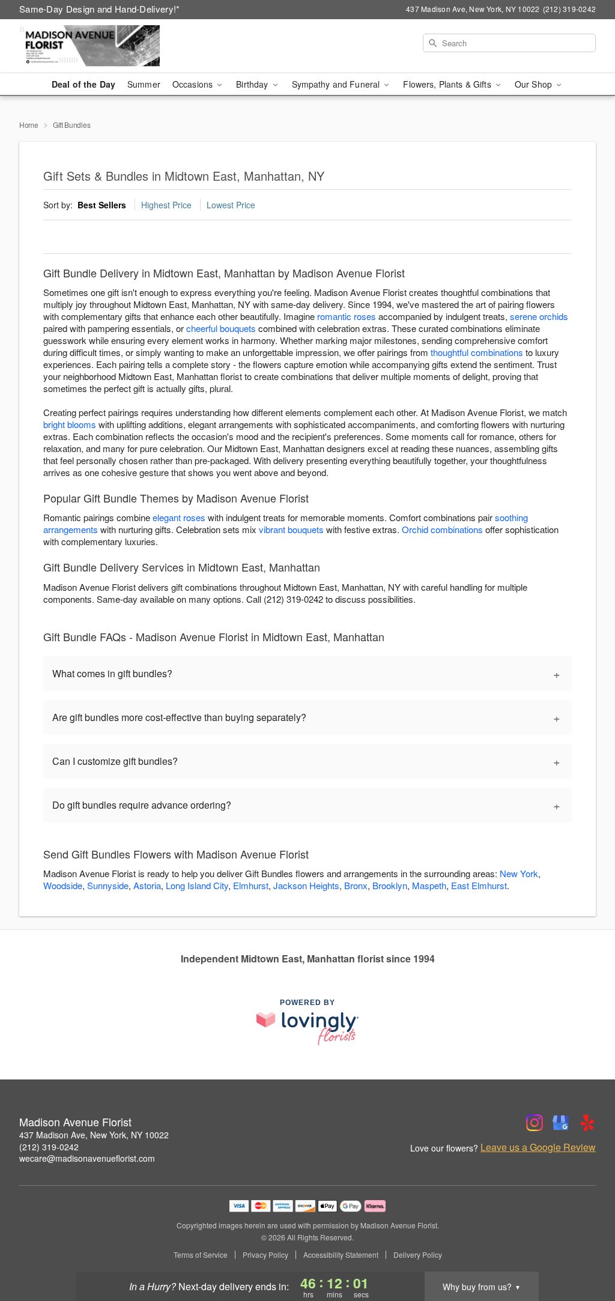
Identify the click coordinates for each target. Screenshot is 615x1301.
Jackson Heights (306, 885)
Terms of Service (201, 1254)
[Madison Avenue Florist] (105, 46)
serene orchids (539, 316)
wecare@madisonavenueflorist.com (87, 1158)
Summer (143, 84)
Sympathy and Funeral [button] (337, 84)
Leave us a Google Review (538, 1147)
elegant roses (179, 517)
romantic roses (346, 316)
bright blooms (69, 424)
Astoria (147, 885)
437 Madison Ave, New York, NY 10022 (94, 1135)
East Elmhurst (479, 885)
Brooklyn (389, 885)
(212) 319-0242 (49, 1147)
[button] (583, 1250)
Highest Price (166, 205)
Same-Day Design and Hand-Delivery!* (99, 8)
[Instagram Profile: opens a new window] (534, 1122)
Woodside (62, 885)
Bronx (356, 885)
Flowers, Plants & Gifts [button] (448, 84)
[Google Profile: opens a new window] (561, 1122)
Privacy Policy (265, 1254)
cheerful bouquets (221, 328)
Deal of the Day (83, 84)
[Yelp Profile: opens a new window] (587, 1122)
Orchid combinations (442, 529)
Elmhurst (250, 885)
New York (519, 873)
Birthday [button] (253, 84)
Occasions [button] (193, 84)
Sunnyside (108, 885)
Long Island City (197, 885)
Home (28, 124)
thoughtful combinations (477, 352)
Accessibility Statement (340, 1254)
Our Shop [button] (534, 84)
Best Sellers (101, 205)
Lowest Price (231, 205)
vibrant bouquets (291, 529)
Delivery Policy (417, 1254)
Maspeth (429, 885)
